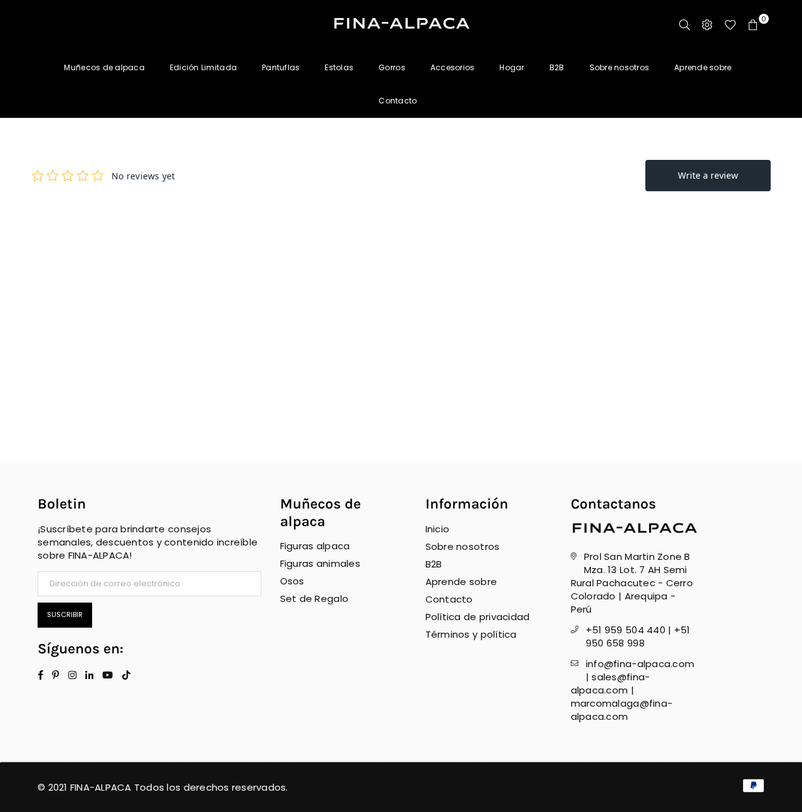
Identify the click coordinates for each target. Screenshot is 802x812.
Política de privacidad (477, 616)
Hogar (511, 67)
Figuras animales (320, 563)
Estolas (339, 67)
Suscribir (65, 614)
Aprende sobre (702, 67)
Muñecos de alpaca (104, 67)
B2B (557, 67)
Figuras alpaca (315, 545)
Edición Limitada (203, 67)
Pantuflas (280, 67)
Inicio (437, 528)
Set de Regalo (314, 598)
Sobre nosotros (620, 67)
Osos (292, 581)
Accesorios (452, 67)
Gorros (391, 67)
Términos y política (471, 634)
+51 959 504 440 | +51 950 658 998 (638, 636)
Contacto (397, 100)
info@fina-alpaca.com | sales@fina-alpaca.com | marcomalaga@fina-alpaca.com (632, 690)
